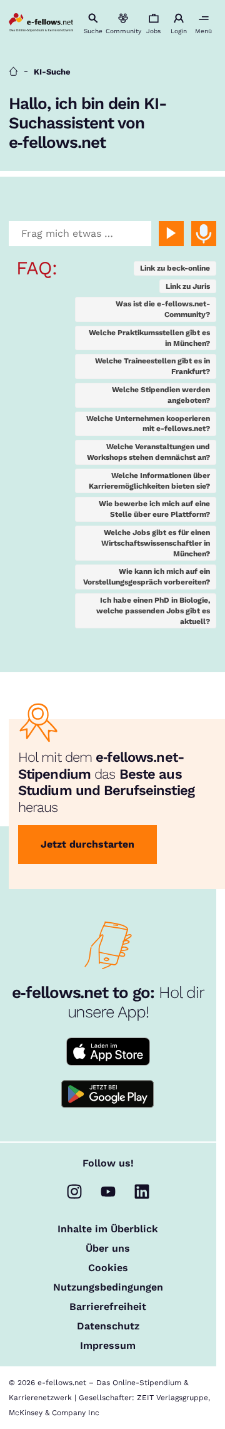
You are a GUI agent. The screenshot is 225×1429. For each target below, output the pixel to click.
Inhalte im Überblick (108, 1229)
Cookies (108, 1268)
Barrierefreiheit (107, 1307)
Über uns (108, 1249)
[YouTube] (108, 1191)
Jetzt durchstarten (87, 844)
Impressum (108, 1346)
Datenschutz (108, 1326)
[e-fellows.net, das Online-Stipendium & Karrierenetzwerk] (40, 23)
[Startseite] (13, 71)
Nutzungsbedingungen (108, 1287)
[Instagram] (74, 1191)
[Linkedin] (142, 1191)
